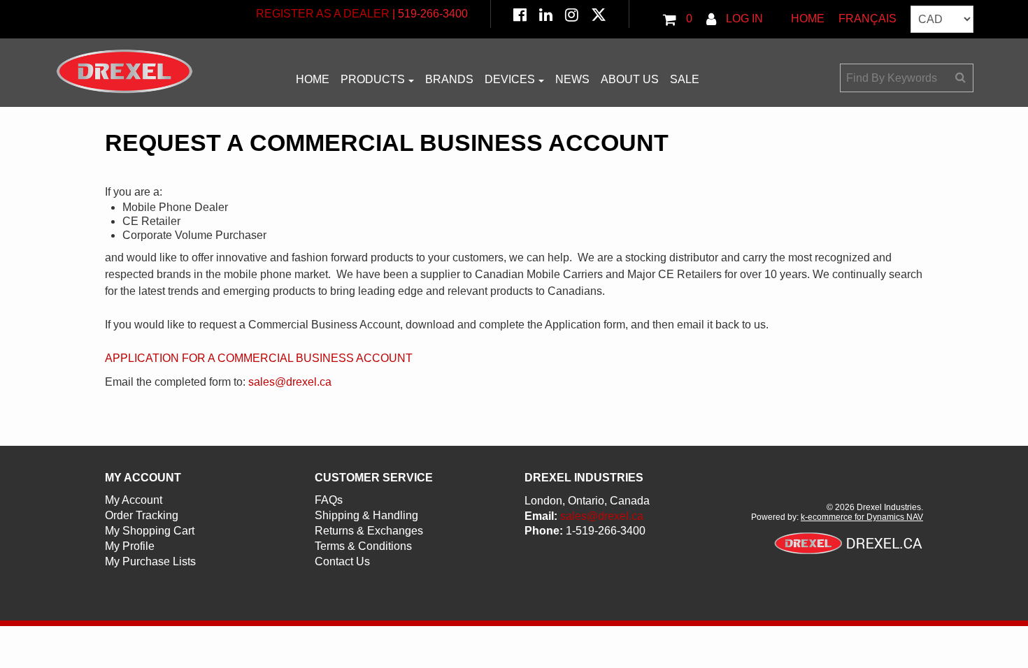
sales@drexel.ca (289, 382)
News (572, 79)
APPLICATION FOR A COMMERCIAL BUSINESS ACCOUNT (259, 358)
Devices (510, 79)
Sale (684, 79)
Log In (743, 18)
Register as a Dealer (323, 14)
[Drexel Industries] (124, 71)
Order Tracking (141, 515)
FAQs (329, 500)
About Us (630, 79)
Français (867, 18)
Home (807, 18)
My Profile (130, 546)
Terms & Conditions (363, 546)
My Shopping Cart (149, 531)
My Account (133, 500)
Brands (449, 79)
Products (373, 79)
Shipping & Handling (366, 515)
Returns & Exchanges (369, 531)
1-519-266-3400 (605, 531)
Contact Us (342, 561)
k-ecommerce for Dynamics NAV (862, 517)
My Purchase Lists (150, 561)
